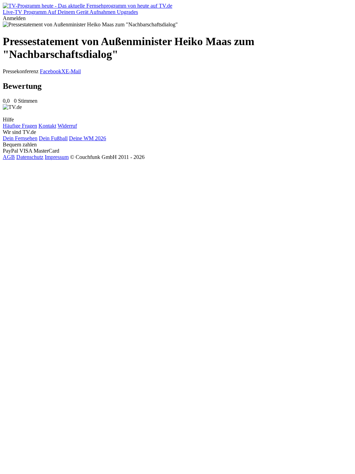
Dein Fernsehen (20, 138)
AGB (9, 157)
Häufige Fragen (20, 126)
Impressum (57, 157)
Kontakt (47, 126)
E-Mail (73, 71)
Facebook (50, 71)
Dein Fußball (53, 138)
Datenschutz (29, 157)
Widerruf (67, 126)
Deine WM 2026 (87, 138)
